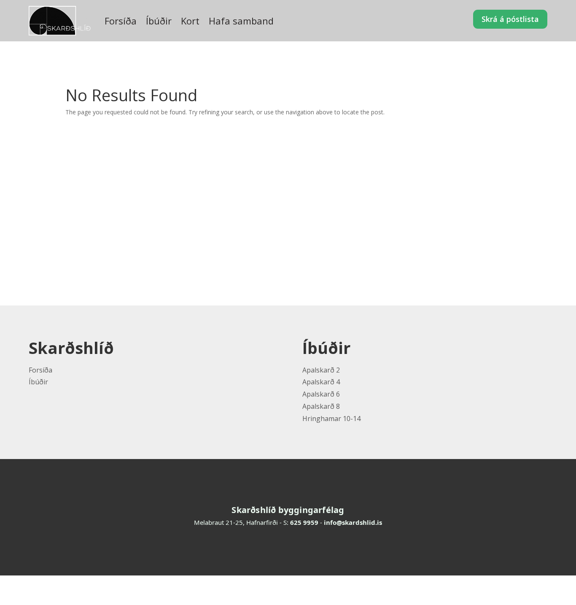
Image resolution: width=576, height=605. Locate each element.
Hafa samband (241, 20)
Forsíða (121, 20)
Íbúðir (159, 20)
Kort (190, 20)
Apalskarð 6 (321, 394)
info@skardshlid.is (353, 522)
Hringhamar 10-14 (331, 418)
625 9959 (304, 522)
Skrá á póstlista (510, 19)
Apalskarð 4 (321, 381)
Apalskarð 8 (321, 406)
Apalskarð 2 (321, 370)
